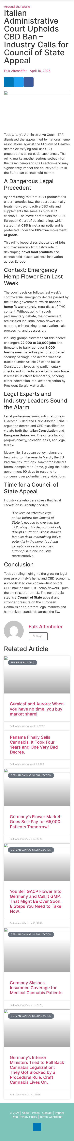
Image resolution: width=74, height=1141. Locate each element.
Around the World (17, 7)
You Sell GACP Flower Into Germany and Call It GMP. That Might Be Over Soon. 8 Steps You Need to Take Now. (36, 901)
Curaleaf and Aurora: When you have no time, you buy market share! (37, 708)
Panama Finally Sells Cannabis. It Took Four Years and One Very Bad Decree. (34, 745)
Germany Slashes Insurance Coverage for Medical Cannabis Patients (36, 987)
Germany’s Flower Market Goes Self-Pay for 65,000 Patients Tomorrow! (35, 821)
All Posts (38, 636)
